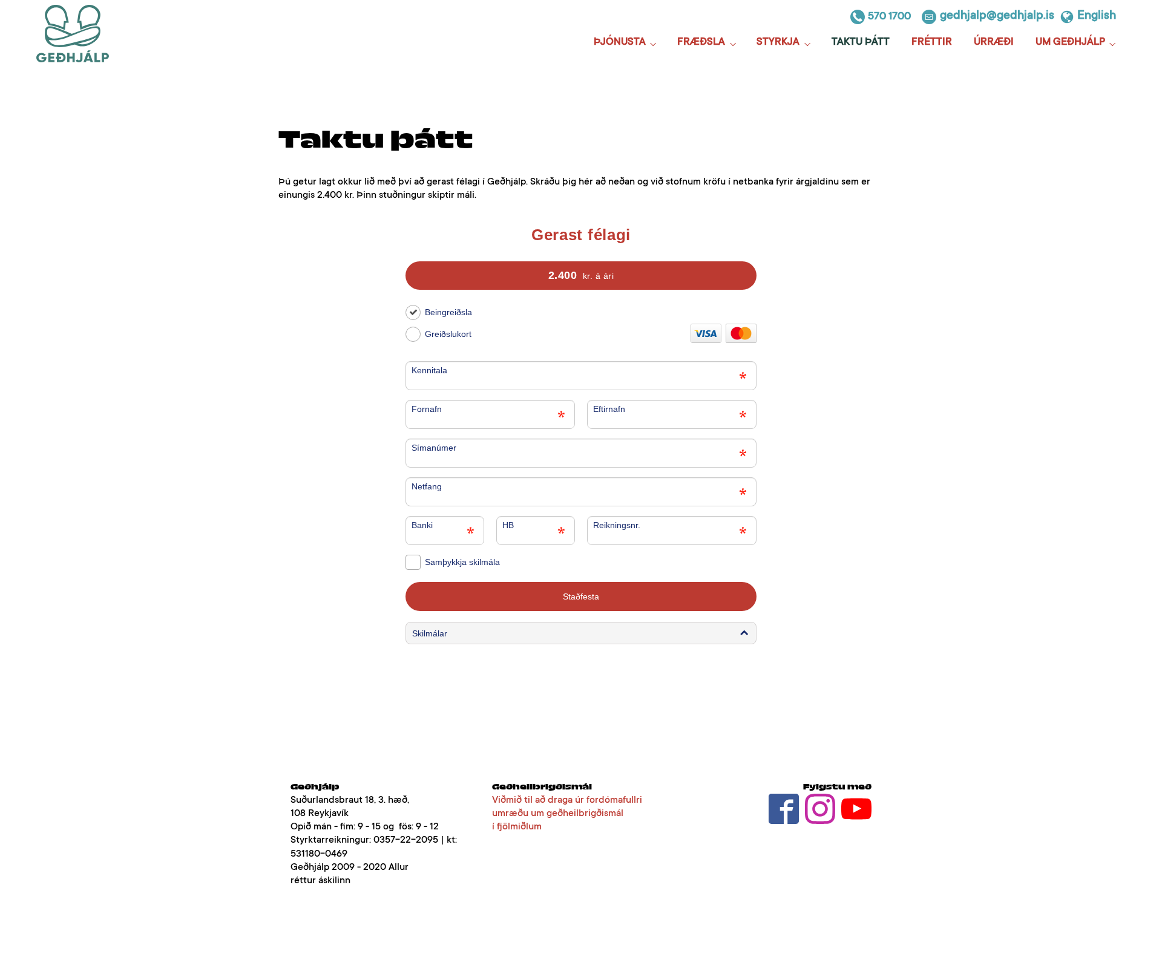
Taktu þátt (861, 42)
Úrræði (994, 42)
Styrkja (778, 42)
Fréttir (931, 42)
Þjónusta (620, 42)
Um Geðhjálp (1070, 42)
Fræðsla (701, 42)
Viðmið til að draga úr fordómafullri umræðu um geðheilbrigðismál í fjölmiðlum (567, 813)
